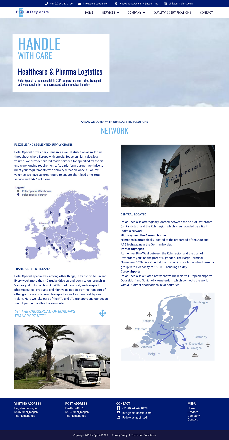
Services (193, 412)
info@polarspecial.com (137, 413)
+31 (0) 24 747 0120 (135, 408)
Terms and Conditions (143, 435)
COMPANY (134, 12)
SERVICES (108, 12)
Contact (193, 419)
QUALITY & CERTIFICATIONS (172, 12)
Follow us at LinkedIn (135, 417)
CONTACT (206, 12)
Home (191, 408)
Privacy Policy (119, 435)
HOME (89, 12)
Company (194, 415)
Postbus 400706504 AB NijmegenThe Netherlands (77, 412)
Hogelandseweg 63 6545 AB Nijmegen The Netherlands (26, 412)
